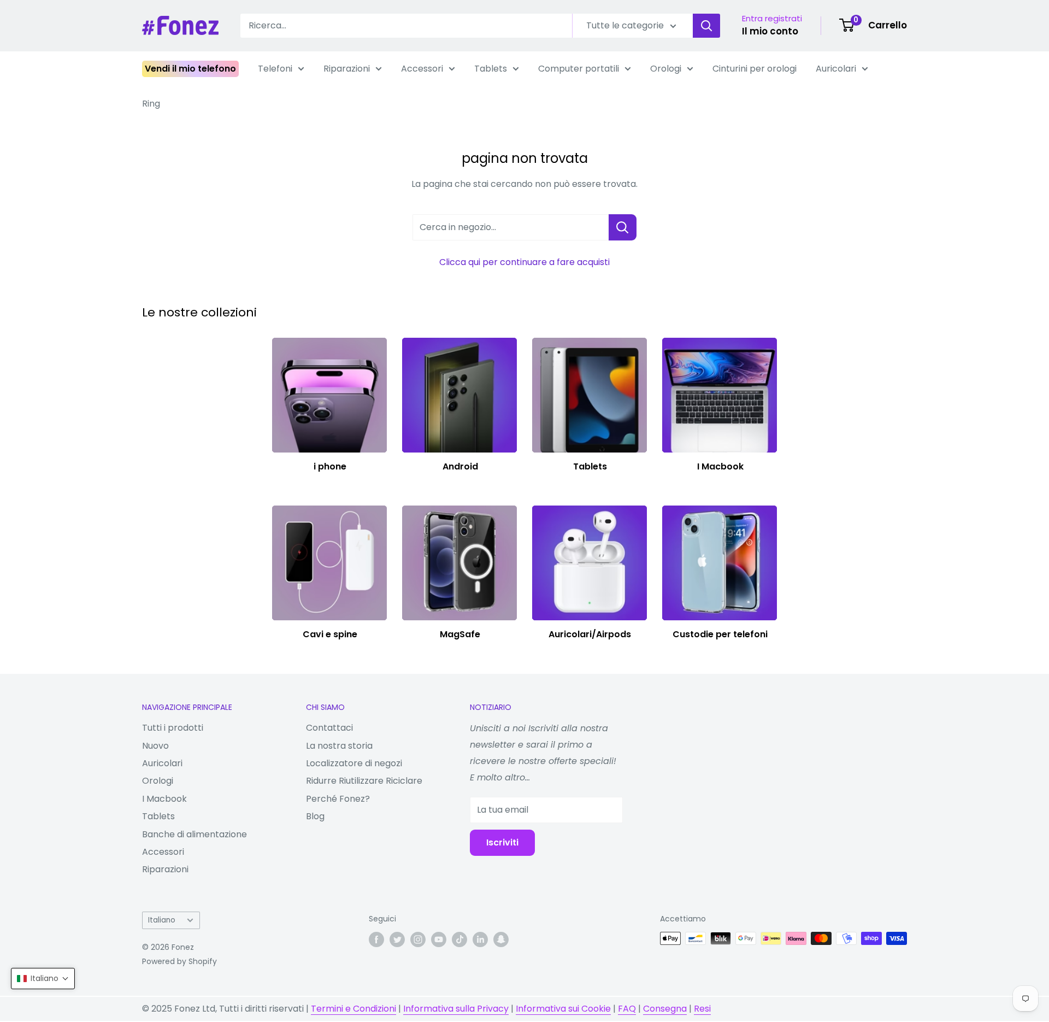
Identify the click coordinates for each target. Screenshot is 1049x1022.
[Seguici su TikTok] (459, 939)
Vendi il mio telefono (190, 68)
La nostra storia (339, 745)
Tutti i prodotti (172, 727)
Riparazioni (346, 68)
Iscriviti (502, 842)
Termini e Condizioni (353, 1008)
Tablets (490, 68)
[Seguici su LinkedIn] (480, 939)
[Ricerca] (706, 26)
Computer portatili (578, 68)
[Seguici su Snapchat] (501, 939)
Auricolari (836, 68)
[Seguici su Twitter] (397, 939)
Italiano (161, 920)
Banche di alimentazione (194, 834)
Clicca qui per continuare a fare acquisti (524, 262)
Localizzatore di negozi (354, 763)
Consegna (665, 1008)
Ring (151, 103)
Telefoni (275, 68)
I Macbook (164, 798)
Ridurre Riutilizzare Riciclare (364, 780)
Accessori (422, 68)
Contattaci (329, 727)
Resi (702, 1008)
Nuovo (155, 745)
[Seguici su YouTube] (438, 939)
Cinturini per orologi (754, 68)
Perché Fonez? (338, 798)
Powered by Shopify (179, 961)
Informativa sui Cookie (563, 1008)
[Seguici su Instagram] (418, 939)
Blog (315, 816)
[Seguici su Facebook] (376, 939)
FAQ (627, 1008)
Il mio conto (770, 31)
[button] (42, 978)
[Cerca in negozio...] (623, 227)
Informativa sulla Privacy (456, 1008)
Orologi (665, 68)
